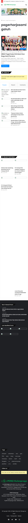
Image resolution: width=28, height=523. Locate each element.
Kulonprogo (4, 458)
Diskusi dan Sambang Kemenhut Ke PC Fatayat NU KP (7, 169)
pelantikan (4, 463)
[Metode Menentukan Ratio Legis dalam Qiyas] (6, 93)
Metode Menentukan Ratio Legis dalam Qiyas (18, 90)
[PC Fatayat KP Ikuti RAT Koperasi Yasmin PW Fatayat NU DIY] (7, 180)
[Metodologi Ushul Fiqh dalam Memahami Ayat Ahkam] (6, 108)
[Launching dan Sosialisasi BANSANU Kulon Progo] (21, 233)
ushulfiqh (15, 463)
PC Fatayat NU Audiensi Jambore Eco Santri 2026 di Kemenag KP (20, 170)
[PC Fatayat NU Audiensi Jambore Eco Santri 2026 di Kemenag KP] (21, 163)
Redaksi (19, 516)
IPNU (3, 456)
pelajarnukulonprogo (16, 461)
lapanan (10, 458)
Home (3, 20)
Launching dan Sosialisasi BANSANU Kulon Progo (20, 292)
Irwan (14, 513)
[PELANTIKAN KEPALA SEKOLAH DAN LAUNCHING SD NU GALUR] (6, 101)
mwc (20, 458)
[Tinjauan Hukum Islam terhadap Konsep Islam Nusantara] (6, 115)
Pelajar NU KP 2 (5, 52)
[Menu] (2, 5)
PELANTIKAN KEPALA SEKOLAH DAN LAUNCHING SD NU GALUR (18, 100)
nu (9, 461)
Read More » (5, 65)
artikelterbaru (11, 453)
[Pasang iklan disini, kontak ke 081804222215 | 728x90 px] (14, 11)
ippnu (7, 456)
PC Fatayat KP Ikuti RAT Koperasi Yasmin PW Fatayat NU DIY (7, 186)
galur (21, 453)
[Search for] (26, 5)
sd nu (9, 463)
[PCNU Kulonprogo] (10, 5)
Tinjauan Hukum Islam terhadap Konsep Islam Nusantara (17, 114)
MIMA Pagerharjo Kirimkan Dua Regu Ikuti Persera (13, 55)
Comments (23, 85)
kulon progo (17, 456)
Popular (4, 85)
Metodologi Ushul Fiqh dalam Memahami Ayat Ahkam (17, 107)
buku (17, 453)
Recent (13, 85)
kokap (12, 456)
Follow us (4, 468)
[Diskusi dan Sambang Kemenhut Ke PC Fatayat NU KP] (7, 163)
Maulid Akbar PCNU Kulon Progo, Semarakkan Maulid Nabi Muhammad (18, 122)
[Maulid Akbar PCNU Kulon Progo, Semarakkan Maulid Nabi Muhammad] (6, 122)
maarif (15, 458)
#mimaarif (4, 453)
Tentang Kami (13, 516)
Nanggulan (4, 461)
